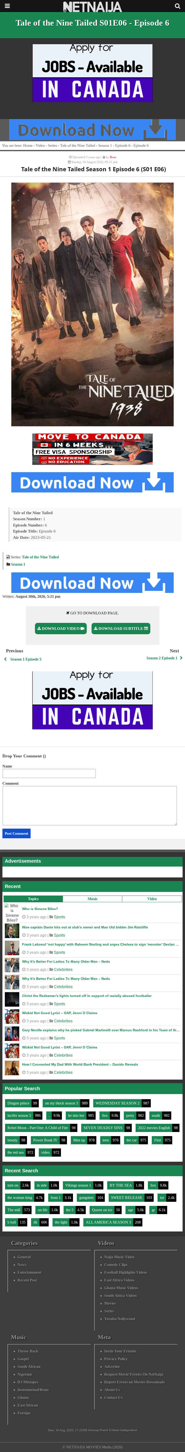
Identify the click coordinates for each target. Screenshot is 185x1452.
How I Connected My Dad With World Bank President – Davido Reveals (80, 1064)
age (131, 1210)
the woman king (20, 1198)
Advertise (112, 1367)
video (46, 1152)
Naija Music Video (119, 1257)
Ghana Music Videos (121, 1288)
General (24, 1257)
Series (52, 145)
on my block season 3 (62, 1103)
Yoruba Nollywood (119, 1319)
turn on (13, 1185)
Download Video (60, 628)
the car (132, 1140)
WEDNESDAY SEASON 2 (118, 1103)
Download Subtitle (121, 628)
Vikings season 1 (78, 1185)
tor (162, 1198)
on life (43, 1210)
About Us (112, 1390)
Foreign (24, 1413)
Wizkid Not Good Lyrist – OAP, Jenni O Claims (59, 1013)
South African (29, 1367)
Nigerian (25, 1374)
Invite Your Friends (120, 1351)
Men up (79, 1140)
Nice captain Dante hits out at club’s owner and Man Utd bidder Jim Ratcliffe (85, 927)
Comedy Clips (115, 1265)
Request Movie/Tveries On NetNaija (133, 1374)
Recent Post (27, 1280)
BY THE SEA (121, 1185)
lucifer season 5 (19, 1115)
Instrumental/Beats (33, 1390)
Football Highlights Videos (125, 1272)
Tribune (114, 1430)
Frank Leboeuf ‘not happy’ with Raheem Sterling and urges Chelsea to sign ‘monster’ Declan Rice (102, 944)
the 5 (70, 1210)
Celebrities (63, 970)
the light (61, 1222)
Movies (110, 1303)
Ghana (23, 1397)
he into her (76, 1115)
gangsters (86, 1198)
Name (7, 766)
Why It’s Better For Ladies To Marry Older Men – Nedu (66, 961)
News (22, 1265)
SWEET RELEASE (127, 1198)
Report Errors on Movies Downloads (134, 1382)
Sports (59, 917)
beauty (13, 1140)
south (156, 1115)
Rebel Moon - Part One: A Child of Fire (38, 1128)
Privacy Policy (116, 1359)
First (158, 1140)
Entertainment (29, 1272)
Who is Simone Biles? (40, 909)
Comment (10, 783)
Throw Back (28, 1351)
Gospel (23, 1359)
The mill (14, 1210)
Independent (128, 1430)
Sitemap (93, 1430)
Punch (104, 1430)
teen (106, 1140)
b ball (12, 1222)
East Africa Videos (119, 1280)
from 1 (56, 1198)
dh (35, 1222)
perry (130, 1115)
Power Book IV (46, 1140)
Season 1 (105, 145)
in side (42, 1185)
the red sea (16, 1152)
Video (152, 899)
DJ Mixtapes (28, 1382)
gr (154, 1210)
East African (28, 1405)
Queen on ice (102, 1210)
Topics (33, 899)
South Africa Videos (120, 1296)
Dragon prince (18, 1103)
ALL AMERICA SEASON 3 (109, 1222)
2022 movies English (154, 1128)
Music (93, 899)
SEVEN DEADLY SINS (103, 1128)
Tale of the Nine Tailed (77, 145)
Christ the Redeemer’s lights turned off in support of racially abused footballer (87, 996)
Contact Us (113, 1397)
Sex (105, 1115)
